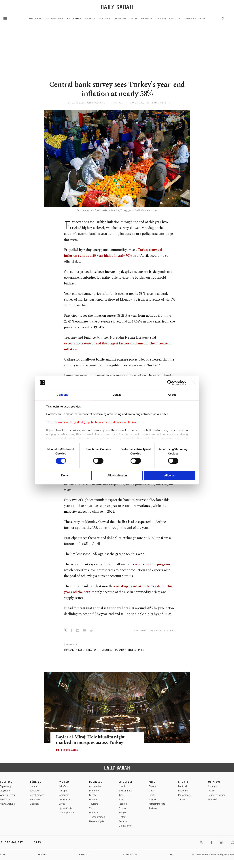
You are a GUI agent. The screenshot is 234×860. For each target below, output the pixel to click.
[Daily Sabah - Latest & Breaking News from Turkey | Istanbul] (117, 7)
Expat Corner (125, 825)
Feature (123, 821)
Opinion (214, 781)
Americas (64, 795)
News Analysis (195, 19)
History (122, 816)
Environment (125, 790)
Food (121, 799)
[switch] (98, 461)
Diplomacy (5, 786)
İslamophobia (66, 812)
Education (35, 790)
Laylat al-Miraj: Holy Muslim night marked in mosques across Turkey (90, 740)
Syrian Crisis (65, 808)
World (64, 781)
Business (35, 19)
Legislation (5, 790)
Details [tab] (117, 394)
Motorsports (184, 795)
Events (152, 795)
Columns (212, 786)
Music (151, 790)
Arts (152, 781)
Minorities (35, 799)
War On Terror (7, 795)
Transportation (168, 19)
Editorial (212, 799)
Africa (62, 803)
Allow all (169, 475)
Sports (183, 781)
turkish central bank (112, 649)
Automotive (54, 19)
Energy (90, 19)
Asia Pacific (65, 799)
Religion (123, 812)
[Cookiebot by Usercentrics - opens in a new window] (170, 382)
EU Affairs (5, 799)
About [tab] (172, 394)
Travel (122, 795)
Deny (64, 475)
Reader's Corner (216, 795)
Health (122, 786)
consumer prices (73, 649)
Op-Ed (211, 790)
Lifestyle (126, 781)
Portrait (152, 799)
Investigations (37, 795)
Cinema (152, 786)
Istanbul (34, 786)
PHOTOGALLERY (69, 750)
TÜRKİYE (35, 781)
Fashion (123, 803)
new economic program (152, 564)
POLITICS (6, 781)
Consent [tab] (62, 394)
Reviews (153, 808)
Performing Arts (157, 803)
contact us (130, 854)
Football (182, 786)
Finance (104, 19)
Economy (74, 19)
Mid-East (63, 786)
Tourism (121, 19)
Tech (134, 19)
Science (123, 808)
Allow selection (117, 475)
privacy (42, 854)
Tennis (181, 799)
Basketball (183, 790)
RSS (172, 854)
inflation (91, 649)
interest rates (136, 649)
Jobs (2, 854)
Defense (146, 19)
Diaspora (34, 803)
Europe (63, 790)
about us (85, 854)
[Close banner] (194, 382)
